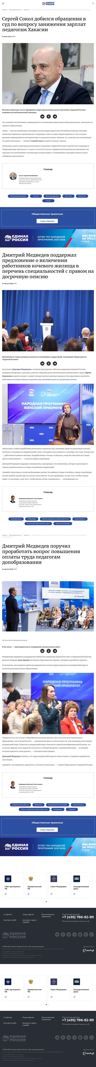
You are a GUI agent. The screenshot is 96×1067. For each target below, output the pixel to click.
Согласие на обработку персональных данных (18, 957)
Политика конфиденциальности (13, 953)
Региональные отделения (47, 915)
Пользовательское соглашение (13, 951)
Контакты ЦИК (10, 920)
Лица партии (28, 914)
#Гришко (72, 809)
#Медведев (32, 519)
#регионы (82, 196)
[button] (46, 901)
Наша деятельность (15, 9)
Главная (4, 9)
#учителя (68, 196)
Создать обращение (47, 221)
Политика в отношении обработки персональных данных (22, 955)
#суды (48, 201)
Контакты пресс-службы (29, 921)
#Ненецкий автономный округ (38, 523)
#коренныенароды (63, 523)
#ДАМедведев (16, 519)
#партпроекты (80, 519)
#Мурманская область (20, 805)
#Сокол (36, 196)
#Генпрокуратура (52, 196)
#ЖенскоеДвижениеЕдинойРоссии (55, 519)
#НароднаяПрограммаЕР (57, 805)
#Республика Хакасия (18, 196)
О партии (8, 914)
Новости (26, 9)
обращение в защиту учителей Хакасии (34, 149)
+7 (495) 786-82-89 (78, 917)
